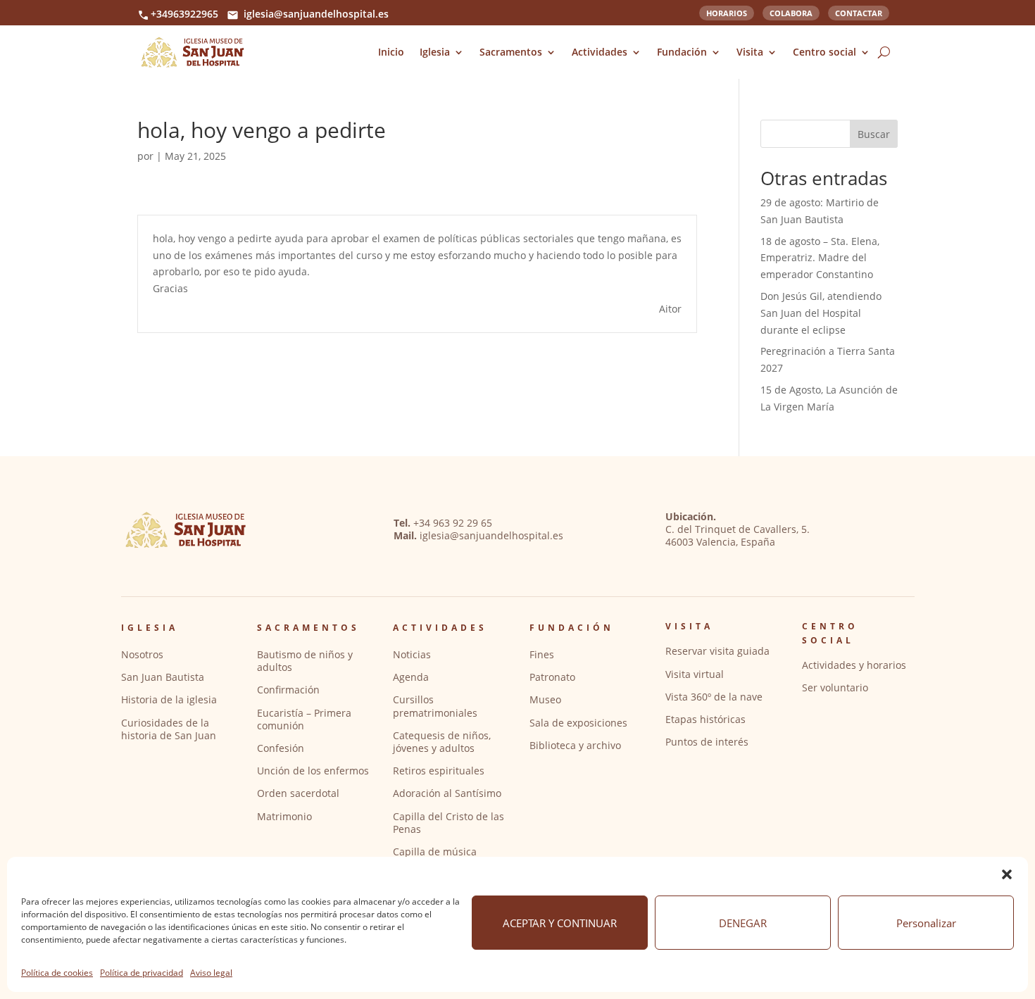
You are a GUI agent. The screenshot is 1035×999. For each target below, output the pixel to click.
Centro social (824, 51)
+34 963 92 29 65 (452, 522)
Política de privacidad (141, 973)
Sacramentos (510, 51)
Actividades (599, 51)
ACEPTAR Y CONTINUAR (560, 923)
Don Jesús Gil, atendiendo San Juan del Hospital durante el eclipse (821, 313)
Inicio (391, 51)
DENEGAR (743, 923)
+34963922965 (184, 13)
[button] (1007, 874)
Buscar (874, 134)
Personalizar (926, 923)
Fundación (682, 51)
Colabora (791, 12)
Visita (749, 51)
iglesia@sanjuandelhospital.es (316, 13)
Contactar (858, 12)
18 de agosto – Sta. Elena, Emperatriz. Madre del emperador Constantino (819, 258)
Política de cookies (57, 973)
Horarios (726, 12)
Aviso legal (211, 973)
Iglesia (435, 51)
